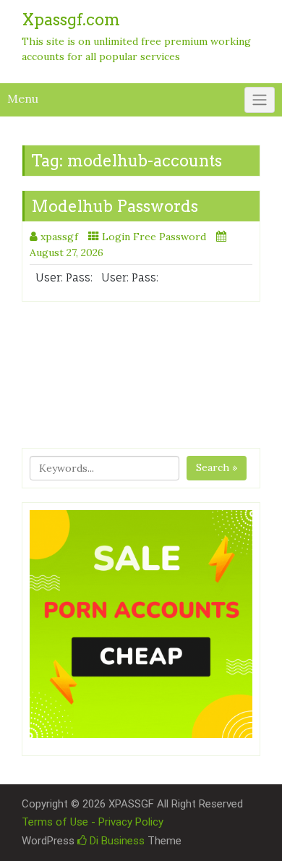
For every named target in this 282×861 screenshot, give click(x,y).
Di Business (116, 840)
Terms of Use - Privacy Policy (92, 821)
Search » (216, 467)
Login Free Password (154, 236)
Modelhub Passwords (114, 206)
